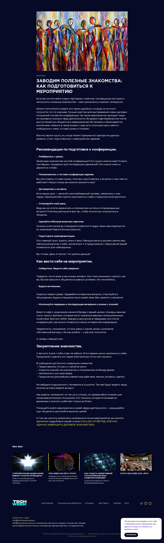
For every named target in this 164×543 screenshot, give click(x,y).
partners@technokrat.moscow (25, 526)
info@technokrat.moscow (23, 521)
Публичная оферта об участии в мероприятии (63, 534)
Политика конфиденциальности (82, 536)
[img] (141, 503)
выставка (104, 503)
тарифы (117, 503)
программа (47, 503)
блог (127, 503)
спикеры (89, 503)
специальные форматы (70, 503)
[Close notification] (160, 520)
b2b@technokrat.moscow (23, 523)
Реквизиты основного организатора (104, 534)
